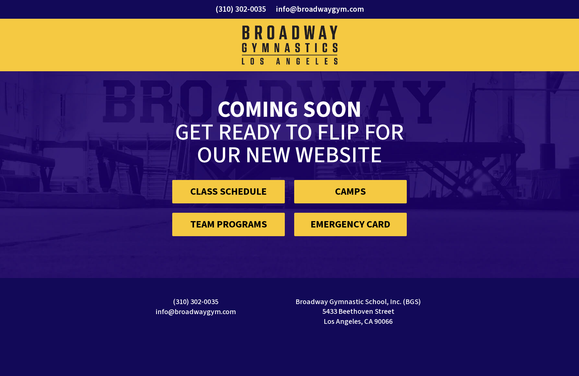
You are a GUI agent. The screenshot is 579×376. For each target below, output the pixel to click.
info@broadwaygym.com (320, 9)
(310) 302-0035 (240, 9)
